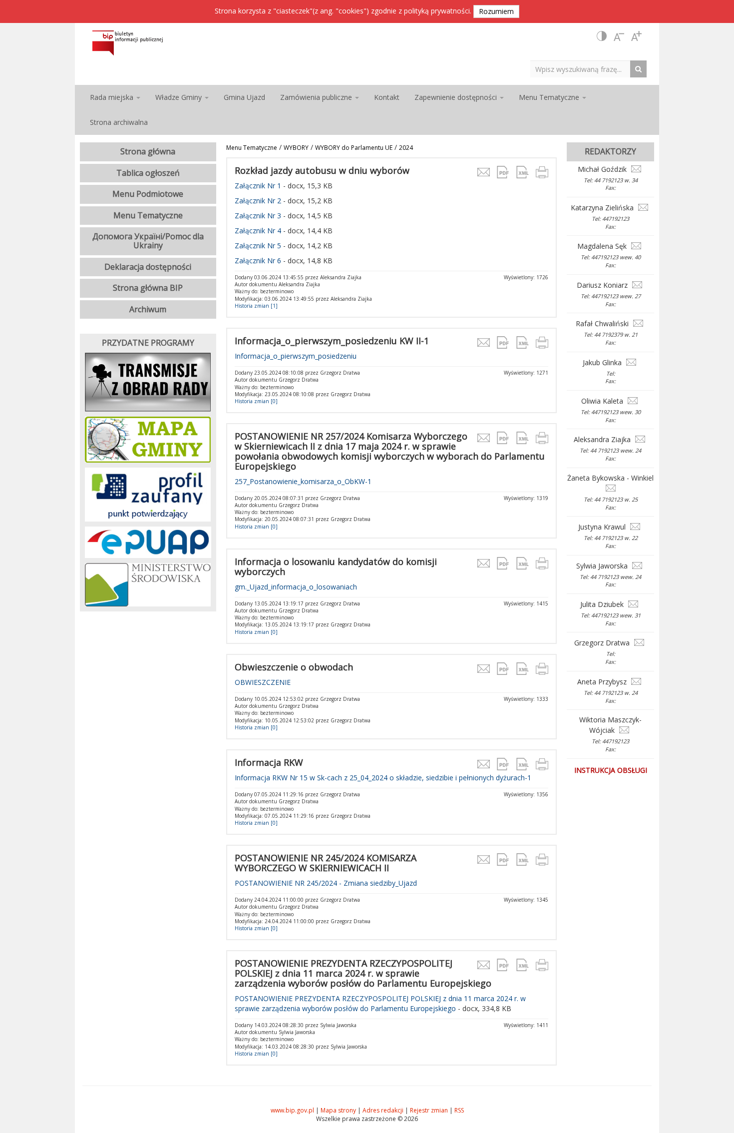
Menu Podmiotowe (147, 193)
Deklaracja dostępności (147, 266)
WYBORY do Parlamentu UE (353, 147)
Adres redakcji (383, 1110)
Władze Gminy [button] (179, 97)
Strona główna (147, 151)
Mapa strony (338, 1110)
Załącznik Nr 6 (258, 260)
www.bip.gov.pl (292, 1110)
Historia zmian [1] (256, 305)
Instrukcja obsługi (610, 770)
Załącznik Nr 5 (258, 245)
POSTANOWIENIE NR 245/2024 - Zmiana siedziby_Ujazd (326, 883)
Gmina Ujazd (244, 97)
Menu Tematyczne (251, 147)
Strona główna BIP (148, 287)
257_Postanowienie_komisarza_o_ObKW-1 (303, 481)
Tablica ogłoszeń (148, 172)
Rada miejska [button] (112, 97)
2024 (406, 147)
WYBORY (296, 147)
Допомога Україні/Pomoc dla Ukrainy (148, 241)
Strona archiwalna (119, 122)
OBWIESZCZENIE (263, 682)
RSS (459, 1110)
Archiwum (147, 309)
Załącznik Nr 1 (258, 185)
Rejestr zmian (429, 1110)
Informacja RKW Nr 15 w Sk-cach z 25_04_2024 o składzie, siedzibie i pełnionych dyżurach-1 (383, 777)
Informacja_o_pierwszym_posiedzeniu (296, 356)
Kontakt (386, 97)
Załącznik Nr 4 (259, 230)
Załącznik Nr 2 (258, 200)
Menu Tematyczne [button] (550, 97)
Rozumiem (496, 11)
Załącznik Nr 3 (258, 215)
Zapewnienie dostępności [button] (456, 97)
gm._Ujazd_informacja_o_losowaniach (296, 586)
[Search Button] (641, 68)
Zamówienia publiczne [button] (317, 97)
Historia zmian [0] (256, 401)
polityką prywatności (437, 10)
